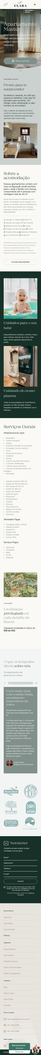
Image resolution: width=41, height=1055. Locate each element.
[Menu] (5, 4)
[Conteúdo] (20, 70)
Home (6, 11)
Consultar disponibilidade (20, 262)
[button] (10, 155)
